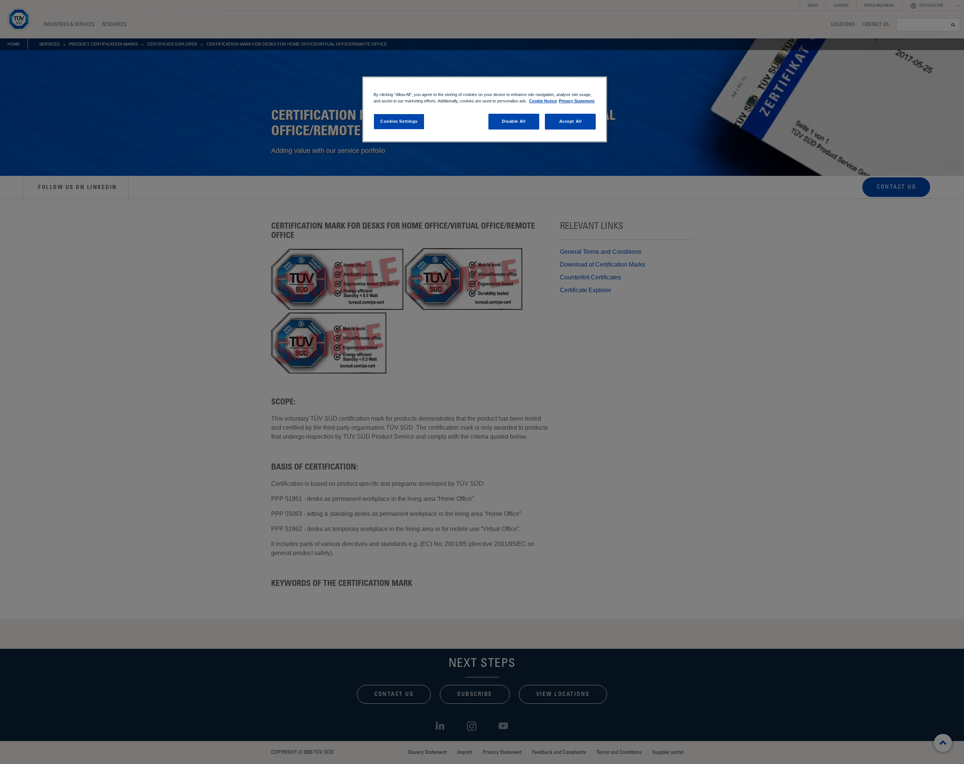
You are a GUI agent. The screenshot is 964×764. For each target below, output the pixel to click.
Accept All (570, 121)
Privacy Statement (577, 101)
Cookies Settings (399, 121)
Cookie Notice (543, 101)
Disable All (513, 121)
